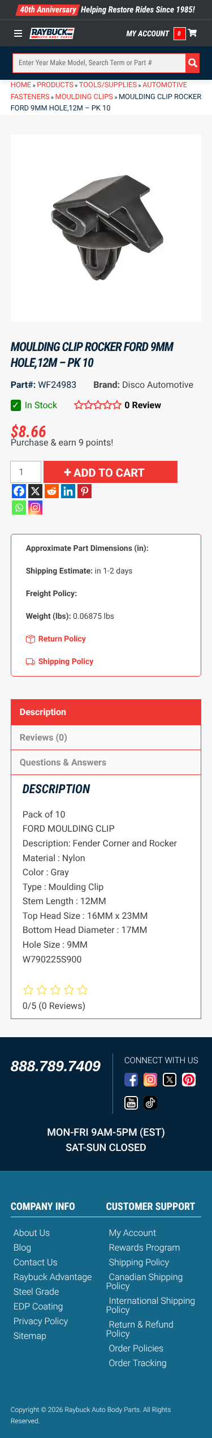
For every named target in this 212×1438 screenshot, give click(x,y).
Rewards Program (144, 1247)
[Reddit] (52, 491)
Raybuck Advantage (53, 1277)
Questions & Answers (63, 762)
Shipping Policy (139, 1262)
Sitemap (30, 1335)
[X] (35, 491)
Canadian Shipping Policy (144, 1281)
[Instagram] (35, 507)
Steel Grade (36, 1291)
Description (43, 712)
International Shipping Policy (151, 1305)
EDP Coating (38, 1306)
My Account (148, 34)
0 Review (142, 405)
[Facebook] (19, 491)
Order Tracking (138, 1363)
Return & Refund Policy (140, 1329)
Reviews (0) (43, 737)
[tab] (106, 712)
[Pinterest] (84, 491)
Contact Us (36, 1262)
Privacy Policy (41, 1321)
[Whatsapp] (19, 507)
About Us (32, 1232)
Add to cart (109, 473)
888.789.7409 (56, 1066)
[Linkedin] (68, 491)
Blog (22, 1247)
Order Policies (136, 1348)
